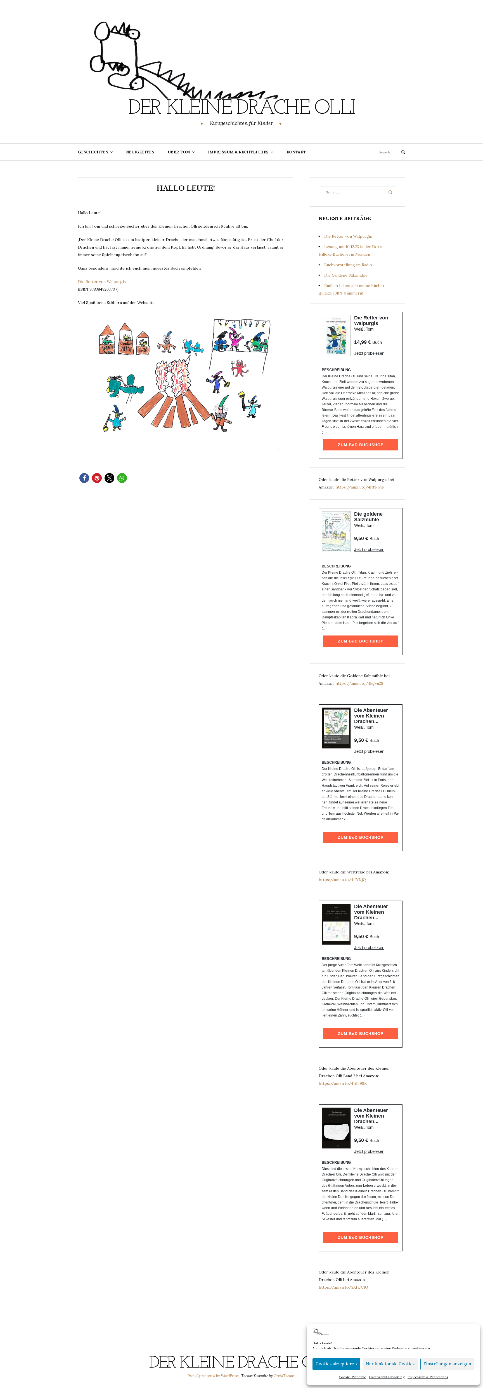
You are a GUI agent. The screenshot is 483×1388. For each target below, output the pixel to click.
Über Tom (179, 152)
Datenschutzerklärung (387, 1377)
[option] (185, 385)
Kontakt (296, 152)
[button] (84, 478)
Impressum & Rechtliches (428, 1377)
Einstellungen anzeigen (447, 1363)
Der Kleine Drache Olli (241, 109)
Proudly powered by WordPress (214, 1375)
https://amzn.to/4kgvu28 (359, 683)
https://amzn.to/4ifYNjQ (342, 879)
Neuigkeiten (140, 152)
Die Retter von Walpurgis (102, 281)
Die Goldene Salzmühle (346, 275)
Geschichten (93, 152)
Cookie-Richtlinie (352, 1377)
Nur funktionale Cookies (390, 1363)
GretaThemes (284, 1375)
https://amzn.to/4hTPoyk (359, 487)
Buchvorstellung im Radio (348, 264)
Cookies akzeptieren (336, 1363)
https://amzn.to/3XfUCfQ (343, 1287)
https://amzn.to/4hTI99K (343, 1083)
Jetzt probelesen (369, 353)
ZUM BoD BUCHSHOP (360, 445)
